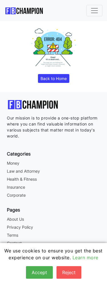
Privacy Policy (20, 227)
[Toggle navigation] (94, 10)
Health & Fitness (22, 179)
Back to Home (54, 78)
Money (13, 163)
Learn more (85, 257)
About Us (15, 219)
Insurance (16, 187)
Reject (69, 272)
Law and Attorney (23, 171)
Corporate (16, 195)
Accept (39, 272)
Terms (12, 235)
